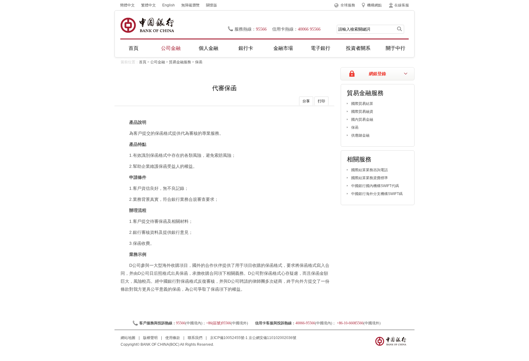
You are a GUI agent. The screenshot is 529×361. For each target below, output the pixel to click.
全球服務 (347, 5)
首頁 (133, 48)
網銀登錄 (377, 74)
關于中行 (395, 48)
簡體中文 (127, 5)
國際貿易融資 (362, 111)
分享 (306, 101)
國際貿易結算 (362, 103)
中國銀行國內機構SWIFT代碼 (375, 186)
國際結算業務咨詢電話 (369, 170)
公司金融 (171, 48)
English (168, 5)
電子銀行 (320, 48)
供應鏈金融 (360, 135)
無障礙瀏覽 (190, 5)
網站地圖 (128, 338)
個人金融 (208, 48)
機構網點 (374, 5)
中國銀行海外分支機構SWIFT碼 (377, 194)
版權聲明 (151, 338)
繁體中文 (148, 5)
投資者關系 (358, 48)
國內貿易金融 (362, 119)
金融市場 (283, 48)
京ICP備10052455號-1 (229, 338)
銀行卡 (245, 48)
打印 (321, 101)
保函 (198, 62)
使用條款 (173, 338)
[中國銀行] (147, 25)
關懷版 (211, 5)
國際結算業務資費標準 (369, 178)
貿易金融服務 (180, 62)
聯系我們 (195, 338)
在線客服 (401, 5)
